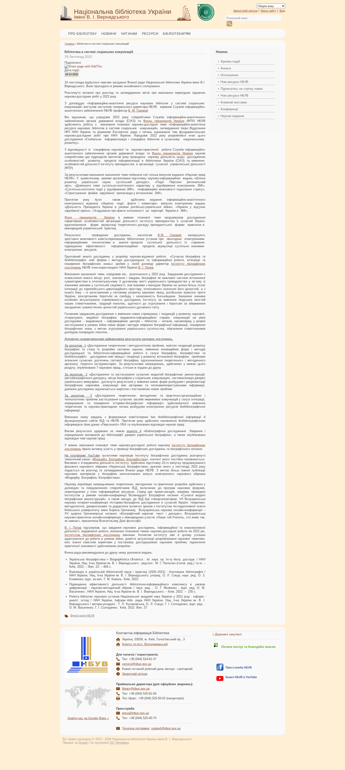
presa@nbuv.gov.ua (135, 713)
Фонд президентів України (90, 217)
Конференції (229, 109)
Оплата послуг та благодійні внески (247, 647)
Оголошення (229, 75)
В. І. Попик (145, 267)
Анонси (226, 68)
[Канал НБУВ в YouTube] (219, 680)
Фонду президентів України (163, 121)
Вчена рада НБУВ (82, 615)
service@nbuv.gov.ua (136, 664)
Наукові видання (232, 116)
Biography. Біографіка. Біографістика (119, 459)
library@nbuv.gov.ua (136, 688)
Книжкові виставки (234, 102)
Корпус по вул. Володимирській (145, 644)
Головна (69, 43)
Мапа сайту (268, 10)
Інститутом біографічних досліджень (92, 535)
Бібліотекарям (177, 33)
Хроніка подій (230, 61)
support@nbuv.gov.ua (165, 728)
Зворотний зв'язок (245, 10)
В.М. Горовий (169, 235)
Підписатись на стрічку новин (242, 88)
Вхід (282, 10)
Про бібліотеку (82, 33)
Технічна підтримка (135, 728)
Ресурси (150, 33)
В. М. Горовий (138, 110)
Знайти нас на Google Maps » (88, 718)
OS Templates (119, 742)
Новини (108, 33)
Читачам (129, 33)
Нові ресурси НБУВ (234, 82)
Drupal (83, 742)
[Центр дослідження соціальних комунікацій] (219, 669)
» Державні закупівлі (227, 634)
